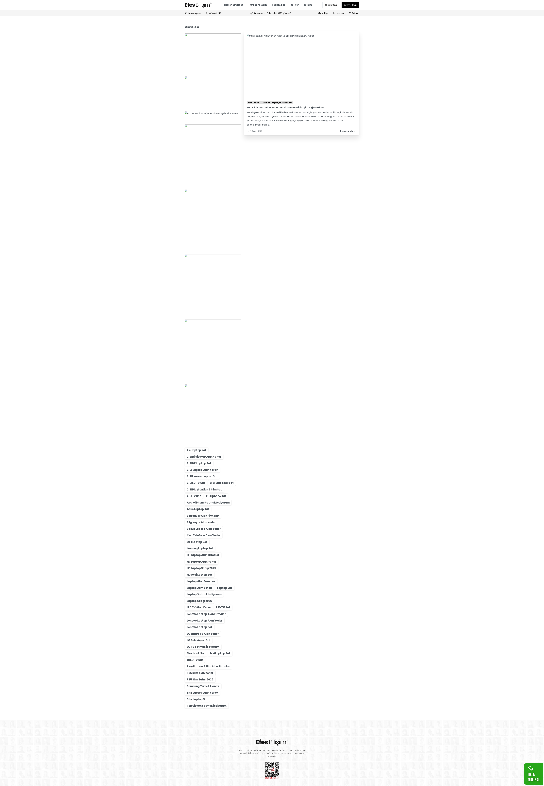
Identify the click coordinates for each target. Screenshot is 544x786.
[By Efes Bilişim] (252, 92)
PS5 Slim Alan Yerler (200, 673)
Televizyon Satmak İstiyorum (207, 706)
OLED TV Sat (195, 660)
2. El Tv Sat (194, 496)
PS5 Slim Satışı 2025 (200, 679)
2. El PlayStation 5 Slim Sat (204, 489)
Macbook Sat (196, 653)
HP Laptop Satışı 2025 (201, 568)
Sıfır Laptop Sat (197, 699)
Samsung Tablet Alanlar (203, 686)
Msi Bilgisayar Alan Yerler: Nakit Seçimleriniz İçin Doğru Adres (285, 107)
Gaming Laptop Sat (200, 548)
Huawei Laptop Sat (199, 575)
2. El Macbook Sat (221, 483)
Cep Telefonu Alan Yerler (203, 535)
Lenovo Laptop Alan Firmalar (206, 614)
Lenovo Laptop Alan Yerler (204, 621)
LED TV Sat (223, 607)
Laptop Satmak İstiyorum (204, 594)
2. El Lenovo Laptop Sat (202, 476)
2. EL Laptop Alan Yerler (202, 470)
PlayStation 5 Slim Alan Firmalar (208, 666)
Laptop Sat (224, 588)
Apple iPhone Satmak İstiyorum (208, 502)
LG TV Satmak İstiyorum (203, 647)
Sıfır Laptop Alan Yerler (202, 693)
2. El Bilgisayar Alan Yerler (204, 457)
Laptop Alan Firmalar (201, 581)
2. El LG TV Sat (196, 483)
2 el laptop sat (196, 450)
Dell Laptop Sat (197, 542)
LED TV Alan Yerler (199, 607)
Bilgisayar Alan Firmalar (203, 516)
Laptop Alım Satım (199, 588)
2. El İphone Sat (216, 496)
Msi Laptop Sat (220, 653)
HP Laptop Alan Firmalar (203, 555)
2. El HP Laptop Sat (199, 463)
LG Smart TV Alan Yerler (203, 634)
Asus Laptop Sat (198, 509)
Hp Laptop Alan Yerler (201, 562)
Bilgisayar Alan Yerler (201, 522)
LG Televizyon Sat (199, 640)
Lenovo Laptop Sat (199, 627)
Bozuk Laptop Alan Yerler (204, 529)
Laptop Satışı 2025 (199, 601)
